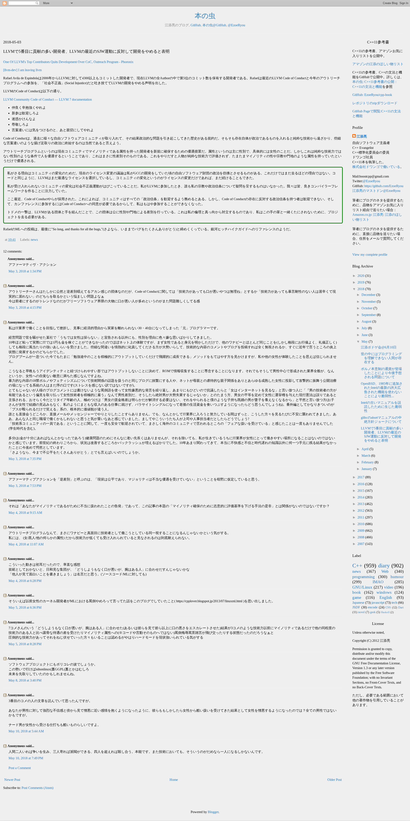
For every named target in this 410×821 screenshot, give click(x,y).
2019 (361, 282)
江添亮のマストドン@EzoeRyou (376, 190)
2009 (361, 530)
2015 (361, 490)
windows (383, 592)
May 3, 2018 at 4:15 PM (25, 307)
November (369, 301)
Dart (401, 607)
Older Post (334, 779)
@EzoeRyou (236, 25)
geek (373, 612)
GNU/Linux (362, 587)
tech (394, 602)
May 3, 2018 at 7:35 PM (25, 459)
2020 (361, 276)
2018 (361, 289)
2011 (361, 517)
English (385, 597)
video (388, 587)
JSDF (356, 607)
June (365, 335)
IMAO (378, 582)
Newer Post (12, 779)
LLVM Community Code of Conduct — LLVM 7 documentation (47, 99)
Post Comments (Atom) (37, 788)
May (365, 341)
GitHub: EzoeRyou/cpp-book (372, 95)
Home (174, 779)
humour (397, 576)
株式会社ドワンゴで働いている (376, 167)
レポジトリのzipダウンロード (374, 103)
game (356, 597)
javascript (378, 602)
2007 (361, 544)
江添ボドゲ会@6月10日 (379, 347)
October (367, 308)
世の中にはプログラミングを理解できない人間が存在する (381, 358)
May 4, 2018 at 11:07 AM (26, 544)
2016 (361, 484)
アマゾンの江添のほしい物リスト (378, 64)
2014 (361, 497)
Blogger (213, 812)
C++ (357, 566)
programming (363, 576)
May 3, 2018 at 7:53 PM (25, 486)
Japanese (358, 602)
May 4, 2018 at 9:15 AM (25, 512)
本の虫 (205, 16)
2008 (361, 537)
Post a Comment (20, 768)
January (367, 469)
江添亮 (362, 136)
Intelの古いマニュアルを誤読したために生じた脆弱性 (381, 407)
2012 (361, 510)
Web (385, 571)
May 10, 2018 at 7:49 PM (26, 758)
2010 (361, 524)
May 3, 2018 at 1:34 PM (25, 271)
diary (384, 566)
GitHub (195, 25)
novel (361, 612)
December (369, 295)
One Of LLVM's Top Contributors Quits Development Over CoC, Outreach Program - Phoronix (68, 62)
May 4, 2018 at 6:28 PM (25, 581)
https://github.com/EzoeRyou (383, 186)
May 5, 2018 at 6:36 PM (25, 607)
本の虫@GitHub (214, 25)
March (366, 455)
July (365, 328)
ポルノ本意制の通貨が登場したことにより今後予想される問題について (381, 373)
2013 (361, 504)
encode (373, 607)
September (369, 315)
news (34, 239)
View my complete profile (369, 254)
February (368, 462)
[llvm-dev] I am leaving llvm (22, 70)
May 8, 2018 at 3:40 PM (25, 680)
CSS (388, 607)
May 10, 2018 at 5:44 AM (26, 731)
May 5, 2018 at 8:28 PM (25, 644)
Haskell (385, 612)
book (356, 592)
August (367, 321)
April (365, 449)
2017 (361, 477)
